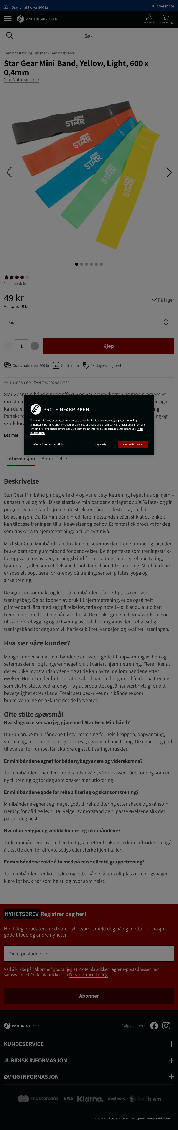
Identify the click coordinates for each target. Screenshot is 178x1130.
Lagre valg (100, 444)
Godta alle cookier (133, 444)
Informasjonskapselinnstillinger (50, 443)
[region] (89, 425)
